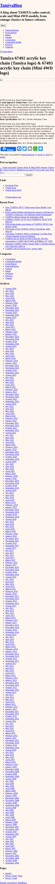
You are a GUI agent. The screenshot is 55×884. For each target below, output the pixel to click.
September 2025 (12, 315)
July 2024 (9, 349)
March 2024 (10, 358)
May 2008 (9, 815)
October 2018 (11, 514)
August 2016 (10, 577)
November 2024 (12, 339)
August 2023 (10, 375)
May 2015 (9, 613)
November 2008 (12, 800)
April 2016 (10, 586)
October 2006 (11, 860)
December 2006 (12, 856)
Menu (3, 26)
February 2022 (11, 418)
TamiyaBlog (11, 5)
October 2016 (11, 572)
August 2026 (10, 288)
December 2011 (12, 711)
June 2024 (9, 351)
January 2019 (11, 507)
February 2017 (11, 562)
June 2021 (9, 437)
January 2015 (11, 623)
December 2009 (12, 769)
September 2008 (12, 805)
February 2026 (11, 303)
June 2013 (9, 668)
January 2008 (11, 824)
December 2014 (12, 625)
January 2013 (11, 680)
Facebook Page (11, 185)
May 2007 (9, 844)
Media (8, 35)
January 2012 (11, 709)
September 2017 (12, 546)
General (8, 269)
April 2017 (10, 558)
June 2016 (9, 582)
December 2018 (12, 510)
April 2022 (10, 413)
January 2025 (11, 334)
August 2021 (10, 433)
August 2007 (10, 836)
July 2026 (9, 291)
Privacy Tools (11, 878)
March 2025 (10, 329)
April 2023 (10, 385)
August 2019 (10, 490)
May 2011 (9, 728)
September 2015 (12, 603)
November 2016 (12, 570)
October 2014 (11, 630)
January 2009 (11, 796)
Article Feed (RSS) (13, 190)
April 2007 (10, 846)
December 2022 (12, 394)
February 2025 (11, 332)
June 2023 (9, 380)
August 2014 (10, 635)
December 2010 (12, 740)
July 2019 (9, 493)
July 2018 (9, 522)
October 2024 (11, 341)
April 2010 (10, 759)
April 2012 (10, 702)
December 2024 (12, 337)
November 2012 (12, 685)
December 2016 (12, 567)
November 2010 (12, 743)
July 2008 (9, 810)
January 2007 (11, 853)
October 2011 (11, 716)
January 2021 (11, 449)
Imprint (8, 873)
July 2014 (9, 637)
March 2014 (10, 647)
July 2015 (9, 608)
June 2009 (9, 784)
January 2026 (11, 305)
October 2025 (11, 312)
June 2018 (9, 524)
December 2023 (12, 365)
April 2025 (10, 327)
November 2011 (12, 714)
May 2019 (9, 498)
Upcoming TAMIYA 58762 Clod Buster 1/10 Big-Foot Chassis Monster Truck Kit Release (28, 235)
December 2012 (12, 683)
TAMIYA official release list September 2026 (24, 217)
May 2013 (9, 671)
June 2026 (9, 293)
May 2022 (9, 411)
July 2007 (9, 839)
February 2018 (11, 534)
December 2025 (12, 308)
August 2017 (10, 548)
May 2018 (9, 526)
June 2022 (9, 409)
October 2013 (11, 659)
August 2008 (10, 808)
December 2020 (12, 452)
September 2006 (12, 863)
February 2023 (11, 389)
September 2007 (12, 834)
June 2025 (9, 322)
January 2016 (11, 594)
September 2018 (12, 517)
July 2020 (9, 464)
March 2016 (10, 589)
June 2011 (9, 726)
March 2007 (10, 848)
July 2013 (9, 666)
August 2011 (10, 721)
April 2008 (10, 817)
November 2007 (12, 829)
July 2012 (9, 695)
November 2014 (12, 627)
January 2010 (11, 767)
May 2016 (9, 584)
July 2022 (9, 406)
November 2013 (12, 656)
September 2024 (12, 344)
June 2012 (9, 697)
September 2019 (12, 488)
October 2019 (11, 486)
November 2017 (12, 541)
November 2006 (12, 858)
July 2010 (9, 752)
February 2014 (11, 649)
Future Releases (12, 30)
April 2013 (10, 673)
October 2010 (11, 745)
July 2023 (9, 377)
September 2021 (12, 430)
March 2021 (10, 445)
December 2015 (12, 596)
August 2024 (10, 346)
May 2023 (9, 382)
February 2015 (11, 620)
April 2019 (10, 500)
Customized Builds (13, 42)
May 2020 (9, 469)
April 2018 (10, 529)
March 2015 (10, 618)
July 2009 (9, 781)
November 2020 (12, 454)
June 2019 (9, 495)
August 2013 (10, 663)
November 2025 (12, 310)
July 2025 (9, 320)
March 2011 (10, 733)
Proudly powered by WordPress (13, 883)
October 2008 (11, 803)
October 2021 (11, 428)
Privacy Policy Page (13, 876)
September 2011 (12, 719)
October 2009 (11, 774)
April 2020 (10, 471)
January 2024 (11, 363)
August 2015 (10, 606)
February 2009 (11, 793)
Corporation (10, 40)
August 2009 (10, 779)
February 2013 (11, 678)
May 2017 (9, 555)
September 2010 (12, 747)
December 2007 (12, 827)
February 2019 (11, 505)
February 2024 (11, 361)
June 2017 (9, 553)
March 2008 (10, 820)
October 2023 (11, 370)
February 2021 (11, 447)
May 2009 (9, 786)
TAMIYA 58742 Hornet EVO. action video (23, 249)
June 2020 (9, 466)
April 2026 (10, 298)
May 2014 (9, 642)
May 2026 (9, 296)
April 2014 (10, 644)
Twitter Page (10, 188)
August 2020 (10, 461)
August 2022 (10, 404)
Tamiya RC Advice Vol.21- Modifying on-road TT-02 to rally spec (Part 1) (27, 169)
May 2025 (9, 325)
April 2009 (10, 788)
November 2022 (12, 397)
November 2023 (12, 368)
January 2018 (11, 536)
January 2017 (11, 565)
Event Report (11, 33)
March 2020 (10, 474)
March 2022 (10, 416)
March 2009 (10, 791)
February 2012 (11, 707)
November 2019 (12, 483)
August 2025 (10, 317)
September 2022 (12, 401)
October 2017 (11, 543)
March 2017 (10, 560)
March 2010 (10, 762)
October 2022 (11, 399)
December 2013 (12, 654)
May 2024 (9, 353)
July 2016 (9, 579)
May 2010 (9, 757)
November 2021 (12, 425)
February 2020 (11, 476)
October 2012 (11, 687)
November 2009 (12, 772)
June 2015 (9, 610)
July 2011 (9, 723)
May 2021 (9, 440)
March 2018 (10, 531)
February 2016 (11, 591)
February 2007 (11, 851)
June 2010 (9, 755)
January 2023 (11, 392)
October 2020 (11, 457)
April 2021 (10, 442)
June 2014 (9, 639)
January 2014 (11, 651)
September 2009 (12, 776)
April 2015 (10, 615)
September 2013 (12, 661)
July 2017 (9, 550)
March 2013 (10, 675)
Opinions (9, 47)
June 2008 (9, 812)
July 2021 (9, 435)
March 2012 (10, 704)
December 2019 (12, 481)
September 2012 (12, 690)
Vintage (8, 37)
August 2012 (10, 692)
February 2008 (11, 822)
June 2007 (9, 841)
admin (2, 157)
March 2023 (10, 387)
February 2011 (11, 735)
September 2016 (12, 574)
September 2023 (12, 373)
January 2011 (11, 738)
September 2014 (12, 632)
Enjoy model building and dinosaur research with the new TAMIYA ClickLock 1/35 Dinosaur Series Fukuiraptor (29, 213)
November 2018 (12, 512)
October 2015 (11, 601)
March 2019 (10, 502)
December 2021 (12, 423)
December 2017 (12, 538)
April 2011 (9, 731)
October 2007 (11, 832)
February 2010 (11, 764)
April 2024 (10, 356)
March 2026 (10, 300)
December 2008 (12, 798)
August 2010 (10, 750)
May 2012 (9, 699)
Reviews (9, 45)
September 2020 (12, 459)
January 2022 (11, 421)
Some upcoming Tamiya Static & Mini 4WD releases (23, 167)
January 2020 (11, 478)
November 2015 (12, 598)
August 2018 (10, 519)
